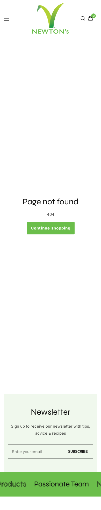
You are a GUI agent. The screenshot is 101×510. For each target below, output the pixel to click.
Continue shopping (50, 228)
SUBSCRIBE (78, 452)
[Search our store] (83, 18)
